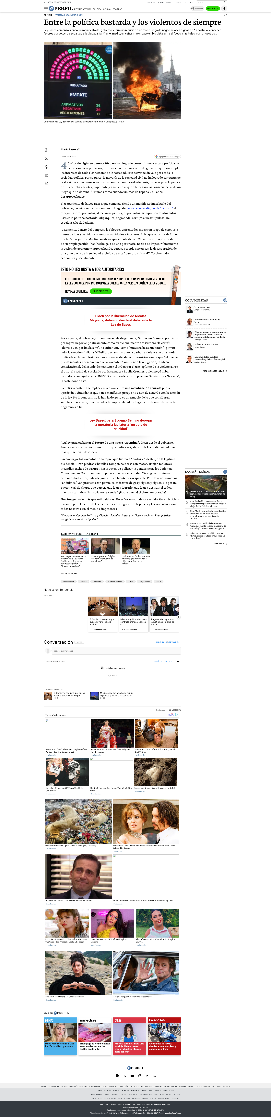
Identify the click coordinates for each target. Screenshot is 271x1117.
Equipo (145, 1099)
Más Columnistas (213, 371)
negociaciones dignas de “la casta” (149, 208)
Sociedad (117, 9)
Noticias (160, 2)
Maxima (177, 1095)
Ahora (43, 1086)
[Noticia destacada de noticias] (60, 1021)
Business (151, 2)
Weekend (116, 1090)
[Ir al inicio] (61, 8)
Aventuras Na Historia (129, 1095)
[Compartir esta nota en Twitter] (46, 158)
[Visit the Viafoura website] (175, 710)
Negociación (145, 581)
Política (97, 9)
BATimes (157, 1090)
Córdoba (128, 1086)
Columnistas (196, 300)
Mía (150, 1090)
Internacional (95, 1086)
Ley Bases (97, 581)
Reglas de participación (160, 1099)
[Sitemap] (154, 1076)
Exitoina (198, 1086)
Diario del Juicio (223, 1086)
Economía (73, 1086)
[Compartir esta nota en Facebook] (46, 150)
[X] (124, 1076)
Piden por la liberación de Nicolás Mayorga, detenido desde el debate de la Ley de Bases (121, 320)
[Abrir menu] (46, 8)
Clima (105, 1086)
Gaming (207, 1086)
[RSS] (147, 1076)
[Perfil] (61, 1013)
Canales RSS (97, 1099)
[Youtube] (132, 1076)
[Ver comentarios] (225, 15)
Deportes (113, 1086)
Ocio (121, 1086)
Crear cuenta (173, 642)
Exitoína (177, 2)
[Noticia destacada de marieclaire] (94, 1021)
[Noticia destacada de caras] (129, 1021)
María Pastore (68, 581)
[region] (112, 676)
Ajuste (158, 581)
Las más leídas (197, 472)
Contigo (114, 1095)
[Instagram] (139, 1076)
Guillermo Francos (115, 581)
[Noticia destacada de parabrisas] (164, 1021)
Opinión (107, 9)
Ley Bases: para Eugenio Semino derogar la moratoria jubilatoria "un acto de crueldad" (120, 424)
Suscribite (213, 8)
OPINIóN (48, 15)
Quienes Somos (110, 1099)
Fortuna (125, 1090)
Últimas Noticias (82, 9)
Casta (131, 581)
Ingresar (199, 8)
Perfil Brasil (188, 2)
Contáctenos (124, 1099)
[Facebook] (117, 1076)
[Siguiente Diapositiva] (178, 617)
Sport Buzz (159, 1095)
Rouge (144, 1090)
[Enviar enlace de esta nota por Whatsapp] (46, 167)
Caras (168, 2)
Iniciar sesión (161, 642)
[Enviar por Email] (46, 175)
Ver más (219, 543)
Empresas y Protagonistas (165, 1086)
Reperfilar (138, 1086)
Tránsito (175, 1099)
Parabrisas (135, 1090)
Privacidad (136, 1099)
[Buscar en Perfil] (225, 2)
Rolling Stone (146, 1095)
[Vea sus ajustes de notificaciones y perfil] (224, 8)
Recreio (169, 1095)
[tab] (55, 661)
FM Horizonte (168, 1090)
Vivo (213, 1086)
